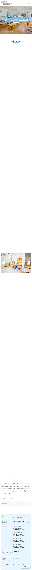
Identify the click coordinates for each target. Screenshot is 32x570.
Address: (8, 516)
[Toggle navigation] (29, 3)
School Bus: (9, 559)
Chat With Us (24, 566)
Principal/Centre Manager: (9, 553)
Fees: (6, 526)
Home (2, 31)
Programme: (9, 521)
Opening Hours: (7, 565)
